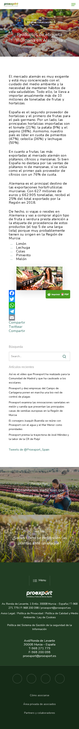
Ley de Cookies (46, 617)
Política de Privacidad (30, 613)
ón (45, 629)
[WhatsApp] (39, 305)
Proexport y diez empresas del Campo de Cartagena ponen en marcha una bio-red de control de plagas (36, 393)
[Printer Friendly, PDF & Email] (58, 295)
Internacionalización (39, 22)
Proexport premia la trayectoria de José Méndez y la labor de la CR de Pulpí (39, 437)
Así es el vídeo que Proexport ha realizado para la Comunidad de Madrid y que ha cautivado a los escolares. (39, 378)
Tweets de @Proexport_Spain (29, 450)
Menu (42, 580)
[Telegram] (39, 311)
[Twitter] (39, 299)
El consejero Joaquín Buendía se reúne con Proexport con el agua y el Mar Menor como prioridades (35, 425)
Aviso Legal (8, 613)
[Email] (39, 317)
